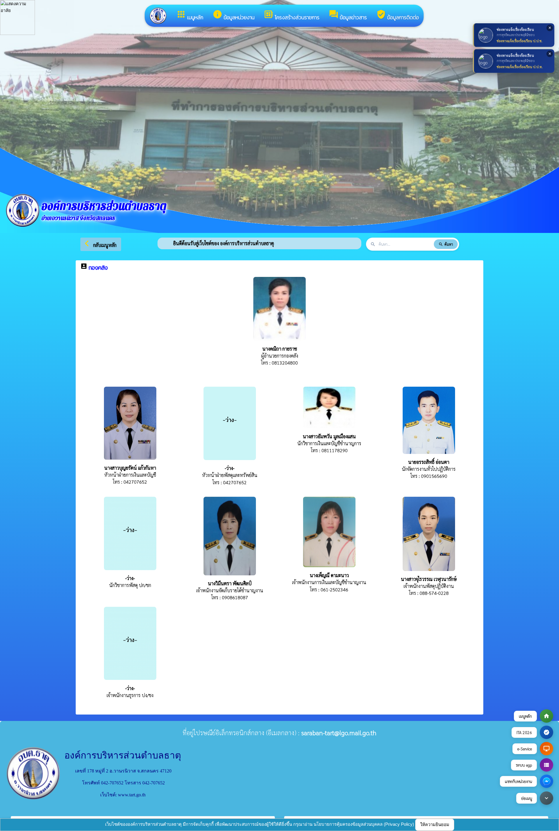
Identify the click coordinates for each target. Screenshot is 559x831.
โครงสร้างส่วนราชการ (291, 15)
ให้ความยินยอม (434, 824)
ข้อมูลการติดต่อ (397, 15)
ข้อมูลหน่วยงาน (233, 15)
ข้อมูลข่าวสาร (348, 15)
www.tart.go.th (132, 794)
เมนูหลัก (189, 15)
